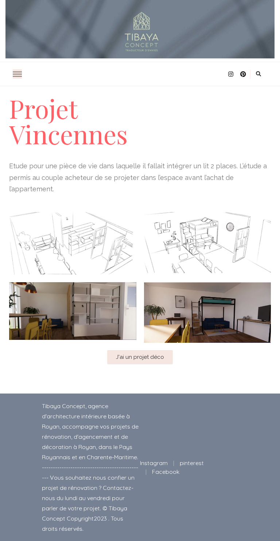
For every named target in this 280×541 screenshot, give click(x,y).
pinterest (192, 463)
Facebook (165, 471)
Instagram (154, 463)
